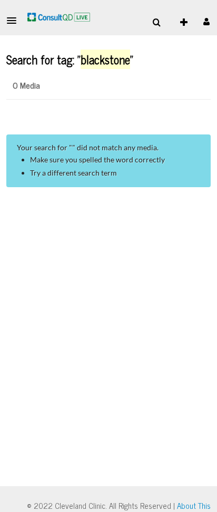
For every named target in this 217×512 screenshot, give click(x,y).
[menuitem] (156, 22)
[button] (14, 20)
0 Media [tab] (26, 85)
